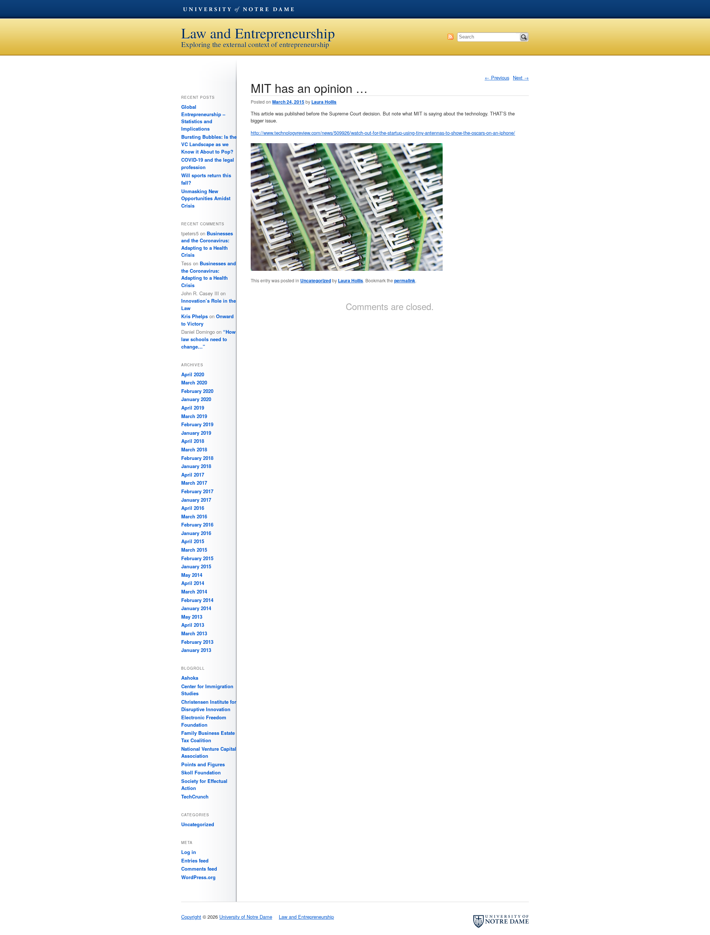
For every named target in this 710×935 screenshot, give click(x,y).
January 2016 (196, 533)
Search (524, 37)
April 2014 (192, 582)
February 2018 (197, 457)
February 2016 (197, 524)
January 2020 (196, 399)
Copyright (191, 916)
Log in (188, 851)
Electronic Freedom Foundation (203, 721)
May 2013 (191, 616)
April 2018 (192, 440)
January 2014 (196, 608)
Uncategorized (315, 280)
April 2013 (192, 624)
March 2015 (194, 549)
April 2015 (192, 541)
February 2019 (197, 424)
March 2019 (194, 416)
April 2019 (192, 407)
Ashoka (189, 677)
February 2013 (197, 641)
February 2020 (197, 390)
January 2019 (196, 432)
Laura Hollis (324, 101)
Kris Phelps (194, 316)
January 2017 (196, 499)
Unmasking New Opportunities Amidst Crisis (205, 198)
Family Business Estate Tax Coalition (208, 736)
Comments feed (199, 868)
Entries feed (195, 860)
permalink (404, 280)
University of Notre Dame (238, 9)
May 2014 (191, 574)
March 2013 (194, 633)
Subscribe (450, 37)
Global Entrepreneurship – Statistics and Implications (203, 117)
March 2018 (194, 449)
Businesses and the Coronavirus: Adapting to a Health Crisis (207, 244)
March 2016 (194, 516)
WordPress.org (198, 877)
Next (521, 77)
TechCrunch (195, 796)
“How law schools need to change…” (208, 339)
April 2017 (192, 474)
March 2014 (194, 591)
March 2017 (194, 482)
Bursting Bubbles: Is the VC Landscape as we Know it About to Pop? (209, 144)
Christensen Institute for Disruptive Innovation (208, 705)
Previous (497, 77)
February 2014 (197, 599)
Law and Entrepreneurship (258, 33)
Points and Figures (203, 764)
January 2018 (196, 466)
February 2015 (197, 558)
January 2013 (196, 649)
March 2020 (194, 382)
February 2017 (197, 491)
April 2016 (192, 507)
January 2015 (196, 566)
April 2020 (192, 374)
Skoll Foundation (201, 772)
